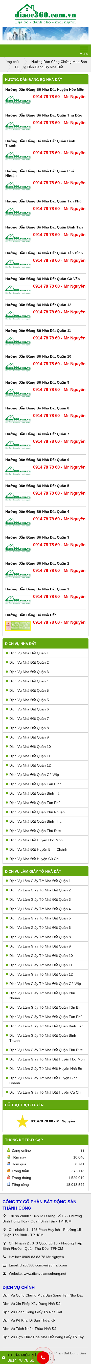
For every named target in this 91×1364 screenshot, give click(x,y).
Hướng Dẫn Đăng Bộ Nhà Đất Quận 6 (37, 460)
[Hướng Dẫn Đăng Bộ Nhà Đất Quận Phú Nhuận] (18, 186)
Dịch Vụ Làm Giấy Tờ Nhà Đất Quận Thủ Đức (46, 1050)
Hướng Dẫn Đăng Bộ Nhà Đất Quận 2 (37, 563)
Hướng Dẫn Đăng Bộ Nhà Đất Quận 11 (38, 331)
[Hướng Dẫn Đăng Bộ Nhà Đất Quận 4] (18, 522)
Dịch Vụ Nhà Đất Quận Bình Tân (35, 793)
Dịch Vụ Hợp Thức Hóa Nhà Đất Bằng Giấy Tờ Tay (43, 1337)
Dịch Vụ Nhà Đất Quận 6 (29, 709)
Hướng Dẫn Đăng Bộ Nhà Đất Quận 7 (37, 434)
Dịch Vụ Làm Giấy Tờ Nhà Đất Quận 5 (40, 918)
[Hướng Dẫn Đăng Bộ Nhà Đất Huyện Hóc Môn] (18, 100)
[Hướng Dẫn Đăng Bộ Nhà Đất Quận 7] (18, 445)
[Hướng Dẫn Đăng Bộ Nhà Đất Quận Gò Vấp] (18, 289)
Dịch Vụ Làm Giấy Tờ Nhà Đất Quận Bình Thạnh (42, 1038)
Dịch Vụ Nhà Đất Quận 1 (29, 653)
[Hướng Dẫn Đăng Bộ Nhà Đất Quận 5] (18, 496)
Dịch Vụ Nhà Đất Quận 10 (30, 747)
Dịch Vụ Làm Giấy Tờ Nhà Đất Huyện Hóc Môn (47, 1059)
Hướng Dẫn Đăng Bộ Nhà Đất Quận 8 (37, 408)
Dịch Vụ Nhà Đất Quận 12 (30, 765)
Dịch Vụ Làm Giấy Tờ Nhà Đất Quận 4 (40, 909)
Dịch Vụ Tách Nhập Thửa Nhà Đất (30, 1329)
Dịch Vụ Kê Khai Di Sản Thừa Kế (29, 1320)
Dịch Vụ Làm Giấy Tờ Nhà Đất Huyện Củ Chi (45, 1092)
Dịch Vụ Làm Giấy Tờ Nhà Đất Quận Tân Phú (45, 1017)
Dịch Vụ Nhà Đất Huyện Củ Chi (34, 859)
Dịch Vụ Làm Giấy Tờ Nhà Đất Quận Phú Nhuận (42, 995)
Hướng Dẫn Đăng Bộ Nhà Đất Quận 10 (38, 356)
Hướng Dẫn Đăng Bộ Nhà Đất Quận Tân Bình (44, 253)
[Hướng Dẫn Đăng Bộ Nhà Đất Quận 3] (18, 548)
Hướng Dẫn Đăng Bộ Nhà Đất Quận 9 (37, 382)
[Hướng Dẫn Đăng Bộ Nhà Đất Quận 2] (18, 574)
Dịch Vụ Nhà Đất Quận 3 (29, 672)
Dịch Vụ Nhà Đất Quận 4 (29, 681)
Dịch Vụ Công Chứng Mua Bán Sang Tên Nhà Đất (43, 1295)
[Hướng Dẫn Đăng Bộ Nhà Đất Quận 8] (18, 419)
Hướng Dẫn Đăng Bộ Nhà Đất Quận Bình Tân (44, 227)
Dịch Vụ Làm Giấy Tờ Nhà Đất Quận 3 (40, 899)
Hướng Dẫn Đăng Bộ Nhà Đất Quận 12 (38, 305)
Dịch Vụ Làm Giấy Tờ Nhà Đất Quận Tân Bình (46, 1007)
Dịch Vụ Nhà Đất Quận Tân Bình (35, 784)
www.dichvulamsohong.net (45, 1273)
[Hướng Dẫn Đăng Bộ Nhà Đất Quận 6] (18, 470)
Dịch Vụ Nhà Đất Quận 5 (29, 690)
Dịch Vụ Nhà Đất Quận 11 (30, 756)
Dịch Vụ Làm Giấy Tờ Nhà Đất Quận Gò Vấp (45, 984)
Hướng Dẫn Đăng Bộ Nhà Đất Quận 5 (37, 486)
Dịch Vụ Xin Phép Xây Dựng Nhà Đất (32, 1304)
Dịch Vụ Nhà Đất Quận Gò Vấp (34, 775)
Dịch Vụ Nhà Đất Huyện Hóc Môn (36, 840)
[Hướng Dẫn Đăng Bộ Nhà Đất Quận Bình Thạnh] (18, 156)
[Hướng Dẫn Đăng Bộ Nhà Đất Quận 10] (18, 367)
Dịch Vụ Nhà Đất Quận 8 (29, 728)
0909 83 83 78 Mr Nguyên (43, 1257)
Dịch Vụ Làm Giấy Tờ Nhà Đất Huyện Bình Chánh (43, 1080)
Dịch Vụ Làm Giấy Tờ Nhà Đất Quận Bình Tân (46, 1026)
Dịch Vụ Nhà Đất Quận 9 (29, 737)
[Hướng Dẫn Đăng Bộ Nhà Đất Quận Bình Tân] (18, 238)
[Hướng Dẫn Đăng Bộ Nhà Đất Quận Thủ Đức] (18, 126)
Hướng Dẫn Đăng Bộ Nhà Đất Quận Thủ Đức (43, 115)
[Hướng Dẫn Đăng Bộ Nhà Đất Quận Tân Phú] (18, 212)
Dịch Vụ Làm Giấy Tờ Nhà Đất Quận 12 (41, 974)
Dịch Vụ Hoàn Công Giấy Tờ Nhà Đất (32, 1312)
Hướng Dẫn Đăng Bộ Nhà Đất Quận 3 (37, 537)
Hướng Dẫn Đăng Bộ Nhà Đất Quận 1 (37, 589)
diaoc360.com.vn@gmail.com (43, 1265)
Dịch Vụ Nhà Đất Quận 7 (29, 718)
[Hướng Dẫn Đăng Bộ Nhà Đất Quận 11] (18, 341)
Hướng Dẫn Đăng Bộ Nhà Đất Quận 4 (37, 512)
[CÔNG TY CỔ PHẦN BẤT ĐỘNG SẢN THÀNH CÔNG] (45, 14)
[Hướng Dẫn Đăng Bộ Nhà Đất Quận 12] (18, 315)
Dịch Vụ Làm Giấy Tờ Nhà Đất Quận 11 (41, 965)
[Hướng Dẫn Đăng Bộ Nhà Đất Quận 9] (18, 393)
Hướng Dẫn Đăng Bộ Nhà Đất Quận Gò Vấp (42, 279)
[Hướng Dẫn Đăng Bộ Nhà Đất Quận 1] (18, 600)
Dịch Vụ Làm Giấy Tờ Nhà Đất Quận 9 (40, 946)
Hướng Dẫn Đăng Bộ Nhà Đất (30, 615)
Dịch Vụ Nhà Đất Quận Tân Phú (34, 803)
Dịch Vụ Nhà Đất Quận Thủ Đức (35, 831)
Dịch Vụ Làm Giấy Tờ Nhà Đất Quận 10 (41, 956)
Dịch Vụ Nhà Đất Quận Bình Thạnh (37, 821)
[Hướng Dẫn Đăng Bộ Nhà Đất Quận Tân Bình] (18, 264)
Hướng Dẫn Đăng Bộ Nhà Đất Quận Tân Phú (43, 201)
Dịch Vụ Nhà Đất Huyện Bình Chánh (38, 849)
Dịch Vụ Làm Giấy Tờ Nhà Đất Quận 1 (40, 881)
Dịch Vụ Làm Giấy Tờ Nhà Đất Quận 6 (40, 928)
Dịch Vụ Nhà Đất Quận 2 (29, 662)
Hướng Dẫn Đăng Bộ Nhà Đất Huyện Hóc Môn (44, 89)
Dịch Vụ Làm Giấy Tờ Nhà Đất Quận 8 (40, 937)
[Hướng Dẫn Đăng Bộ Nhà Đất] (18, 626)
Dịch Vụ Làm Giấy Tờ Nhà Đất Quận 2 (40, 890)
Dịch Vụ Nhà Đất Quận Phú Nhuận (37, 812)
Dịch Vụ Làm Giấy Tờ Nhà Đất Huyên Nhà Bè (45, 1069)
